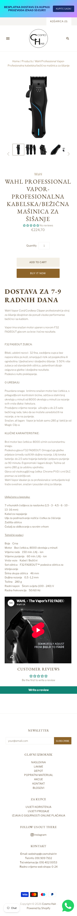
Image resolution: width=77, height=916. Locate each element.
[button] (31, 225)
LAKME (38, 766)
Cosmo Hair (49, 903)
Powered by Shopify (38, 908)
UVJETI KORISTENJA (38, 806)
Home (16, 61)
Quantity (31, 245)
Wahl (38, 174)
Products (27, 61)
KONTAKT (38, 783)
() (59, 21)
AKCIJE (38, 779)
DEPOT (38, 770)
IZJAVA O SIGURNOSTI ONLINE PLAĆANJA (38, 815)
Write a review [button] (38, 690)
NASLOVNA (38, 762)
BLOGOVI (38, 787)
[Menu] (8, 38)
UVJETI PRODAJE (38, 811)
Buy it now (38, 273)
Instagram (40, 834)
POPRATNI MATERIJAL (38, 774)
